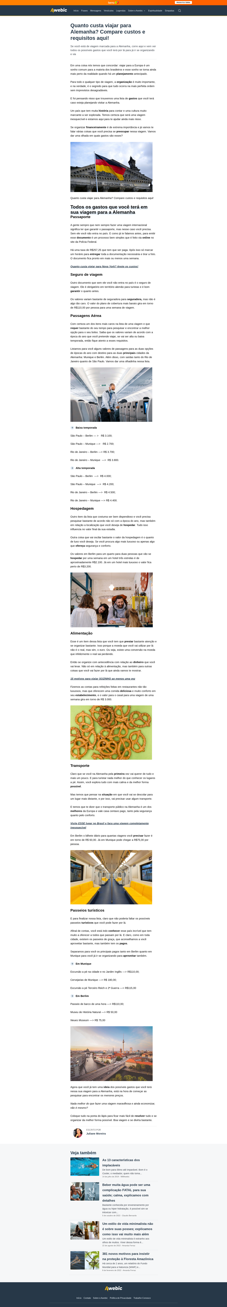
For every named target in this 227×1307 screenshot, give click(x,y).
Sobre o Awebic (135, 11)
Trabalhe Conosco (142, 1298)
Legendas (120, 11)
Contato (87, 1298)
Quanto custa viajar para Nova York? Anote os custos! (104, 266)
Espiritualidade (155, 11)
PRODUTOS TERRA (183, 2)
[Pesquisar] (179, 10)
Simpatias (169, 11)
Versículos (108, 11)
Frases (84, 11)
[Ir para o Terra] (113, 2)
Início (76, 11)
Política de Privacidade (120, 1298)
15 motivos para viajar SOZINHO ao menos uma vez (102, 678)
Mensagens (95, 11)
